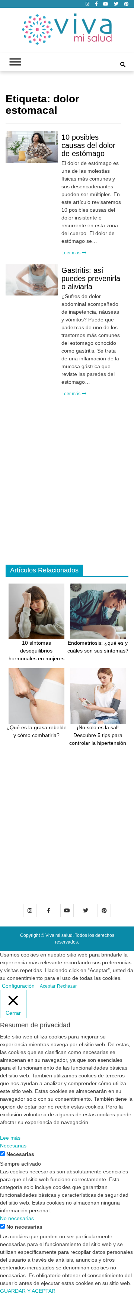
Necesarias (20, 1154)
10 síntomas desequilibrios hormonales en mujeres (36, 650)
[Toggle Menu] (15, 62)
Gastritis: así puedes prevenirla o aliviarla (90, 278)
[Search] (123, 64)
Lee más (10, 1138)
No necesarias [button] (17, 1218)
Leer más (71, 252)
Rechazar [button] (67, 986)
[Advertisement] (67, 490)
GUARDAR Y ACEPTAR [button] (27, 1291)
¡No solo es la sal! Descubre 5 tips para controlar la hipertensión (97, 735)
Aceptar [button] (47, 986)
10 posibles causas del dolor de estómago (88, 145)
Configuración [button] (18, 986)
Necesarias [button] (13, 1146)
